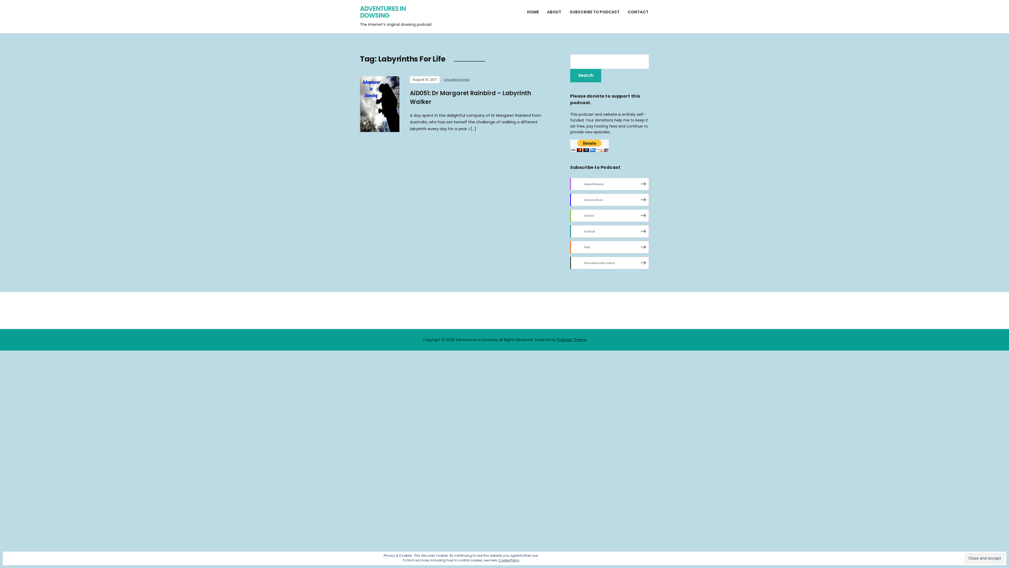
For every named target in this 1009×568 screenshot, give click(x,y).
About (554, 12)
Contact (638, 12)
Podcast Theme (571, 339)
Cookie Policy (508, 560)
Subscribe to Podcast (595, 12)
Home (533, 12)
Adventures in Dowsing (383, 12)
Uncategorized (457, 79)
